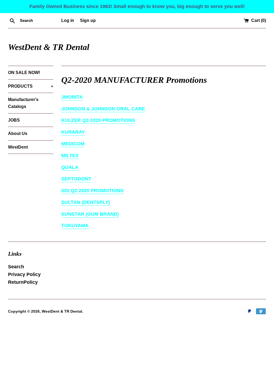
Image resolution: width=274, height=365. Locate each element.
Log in (67, 20)
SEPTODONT (76, 178)
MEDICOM (73, 143)
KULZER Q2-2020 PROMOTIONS (98, 120)
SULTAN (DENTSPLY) (85, 202)
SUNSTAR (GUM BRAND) (90, 214)
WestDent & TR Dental (48, 47)
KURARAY (73, 132)
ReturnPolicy (23, 282)
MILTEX (70, 155)
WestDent (18, 147)
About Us (17, 133)
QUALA (69, 167)
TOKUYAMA (75, 225)
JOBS (14, 120)
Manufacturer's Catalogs (23, 103)
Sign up (88, 20)
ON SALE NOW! (24, 72)
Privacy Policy (24, 274)
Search (16, 266)
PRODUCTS (30, 86)
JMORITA (72, 97)
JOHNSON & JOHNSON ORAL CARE (103, 108)
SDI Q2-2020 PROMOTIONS (92, 190)
